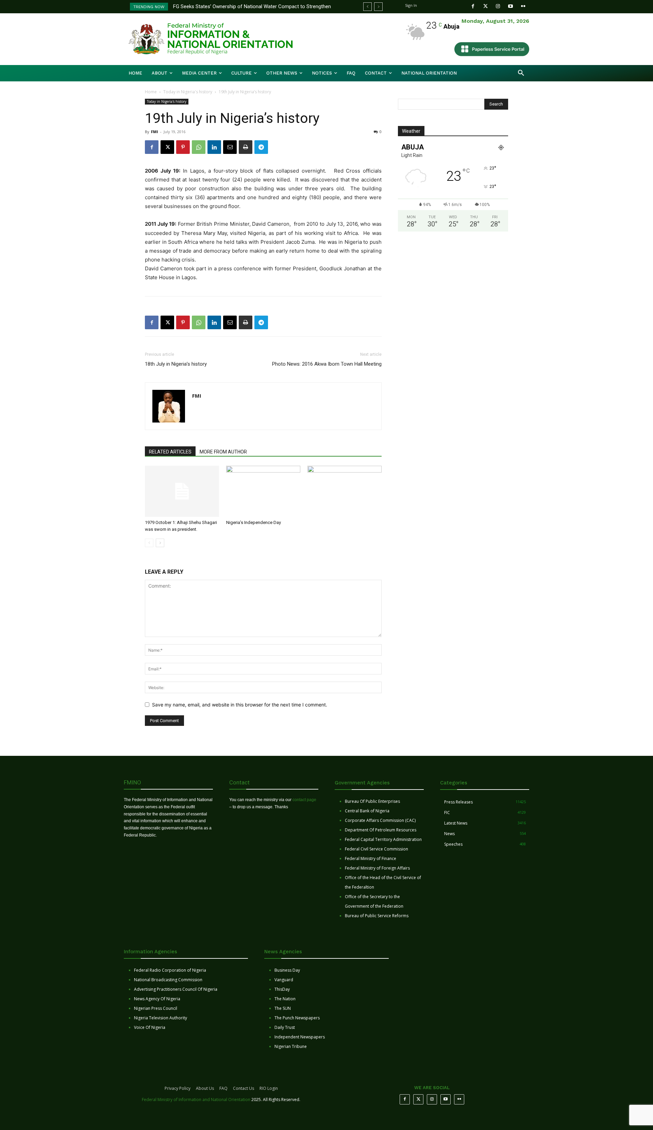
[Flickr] (523, 6)
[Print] (245, 147)
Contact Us (243, 1088)
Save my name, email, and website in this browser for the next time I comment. (239, 704)
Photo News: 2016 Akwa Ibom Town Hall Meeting (327, 364)
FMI (154, 131)
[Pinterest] (183, 147)
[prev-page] (149, 543)
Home (151, 92)
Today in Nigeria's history (187, 92)
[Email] (230, 147)
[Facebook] (473, 6)
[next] (378, 6)
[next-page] (160, 543)
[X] (167, 147)
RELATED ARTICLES (170, 452)
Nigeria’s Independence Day (253, 522)
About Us (205, 1088)
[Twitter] (485, 6)
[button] (521, 73)
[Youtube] (511, 6)
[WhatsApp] (198, 147)
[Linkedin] (214, 147)
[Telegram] (261, 147)
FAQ (223, 1088)
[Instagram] (498, 6)
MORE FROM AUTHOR (223, 452)
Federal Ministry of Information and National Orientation (196, 1099)
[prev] (367, 6)
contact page (304, 799)
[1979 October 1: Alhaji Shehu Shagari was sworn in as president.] (182, 491)
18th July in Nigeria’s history (176, 364)
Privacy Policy (177, 1088)
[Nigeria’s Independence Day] (263, 491)
